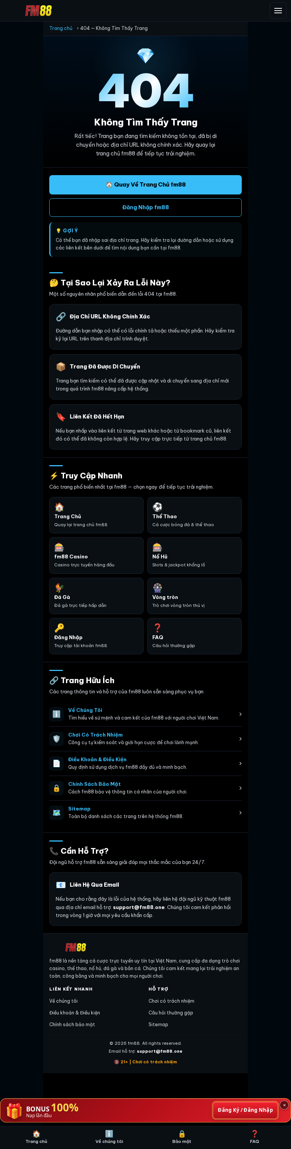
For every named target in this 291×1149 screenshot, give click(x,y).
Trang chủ (60, 28)
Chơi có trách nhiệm (171, 1001)
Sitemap (158, 1024)
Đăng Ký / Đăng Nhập (245, 1110)
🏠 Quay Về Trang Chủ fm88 (146, 184)
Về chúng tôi (63, 1001)
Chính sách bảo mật (72, 1024)
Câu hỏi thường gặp (171, 1013)
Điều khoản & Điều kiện (74, 1013)
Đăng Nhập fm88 (145, 207)
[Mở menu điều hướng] (278, 10)
